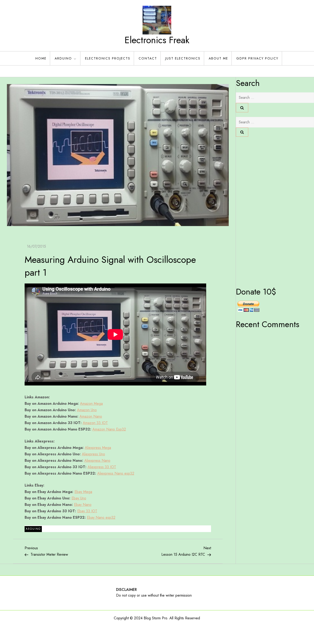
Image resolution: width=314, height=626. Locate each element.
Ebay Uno (78, 498)
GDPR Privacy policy (257, 58)
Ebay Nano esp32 (101, 517)
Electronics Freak (157, 40)
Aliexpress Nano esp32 (115, 473)
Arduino (63, 58)
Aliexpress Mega (98, 447)
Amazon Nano (91, 416)
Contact (148, 58)
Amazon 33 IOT (95, 422)
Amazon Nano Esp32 (109, 429)
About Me (218, 58)
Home (40, 58)
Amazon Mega (91, 403)
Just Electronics (182, 58)
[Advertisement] (254, 210)
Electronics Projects (107, 58)
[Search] (242, 107)
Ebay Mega (83, 491)
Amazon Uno (87, 410)
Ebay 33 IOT (87, 511)
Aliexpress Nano (97, 460)
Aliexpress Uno (93, 454)
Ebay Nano (82, 504)
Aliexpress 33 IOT (102, 467)
